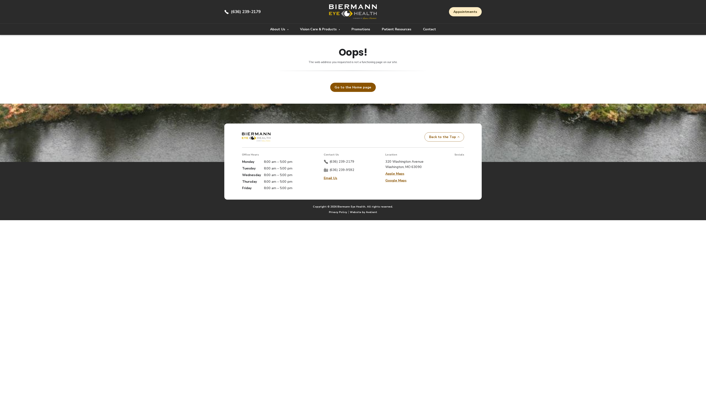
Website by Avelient (363, 212)
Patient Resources (396, 29)
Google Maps (396, 180)
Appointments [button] (465, 12)
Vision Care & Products (319, 29)
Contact (429, 29)
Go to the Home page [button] (353, 87)
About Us (278, 29)
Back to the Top (442, 137)
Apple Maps (394, 173)
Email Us (330, 178)
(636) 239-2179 (246, 12)
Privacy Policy (338, 212)
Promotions (361, 29)
